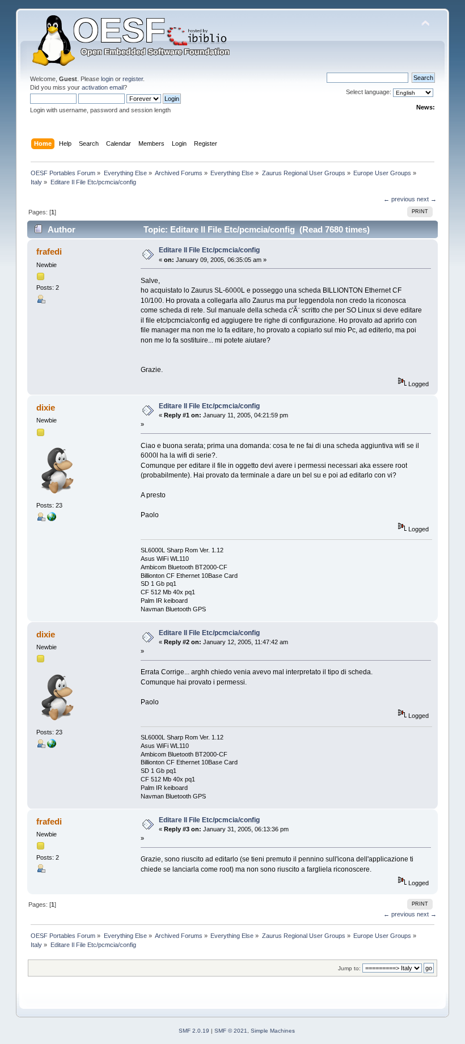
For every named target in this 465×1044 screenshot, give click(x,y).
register (132, 78)
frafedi (49, 251)
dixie (45, 407)
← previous (399, 199)
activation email (103, 87)
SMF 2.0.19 (194, 1031)
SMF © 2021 (230, 1031)
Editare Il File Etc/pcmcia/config (209, 250)
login (107, 78)
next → (427, 199)
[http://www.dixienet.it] (51, 518)
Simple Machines (273, 1031)
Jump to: (349, 968)
